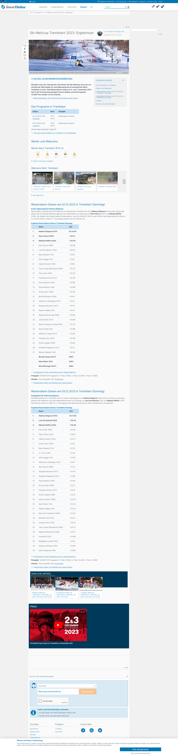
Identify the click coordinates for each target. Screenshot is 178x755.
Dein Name (43, 686)
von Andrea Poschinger (113, 31)
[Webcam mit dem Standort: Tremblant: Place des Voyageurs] (86, 178)
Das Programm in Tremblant (106, 85)
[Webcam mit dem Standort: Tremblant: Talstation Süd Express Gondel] (42, 178)
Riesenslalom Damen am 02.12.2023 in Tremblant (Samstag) (110, 92)
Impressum (34, 729)
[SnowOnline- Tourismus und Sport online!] (31, 12)
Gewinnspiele (133, 1)
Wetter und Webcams (104, 88)
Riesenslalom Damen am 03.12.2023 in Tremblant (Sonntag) (110, 96)
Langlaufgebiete (57, 7)
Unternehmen (35, 738)
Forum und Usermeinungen (106, 104)
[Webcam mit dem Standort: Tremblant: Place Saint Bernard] (64, 178)
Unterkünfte (72, 7)
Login (33, 2)
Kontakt (33, 735)
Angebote (142, 1)
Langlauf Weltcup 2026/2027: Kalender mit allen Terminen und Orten (90, 595)
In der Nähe (128, 7)
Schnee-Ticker (152, 1)
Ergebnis (36, 119)
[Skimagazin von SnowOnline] (100, 730)
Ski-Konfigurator (121, 1)
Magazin (83, 7)
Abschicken (88, 691)
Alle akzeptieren (140, 749)
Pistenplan (59, 379)
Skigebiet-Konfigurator (107, 1)
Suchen (125, 7)
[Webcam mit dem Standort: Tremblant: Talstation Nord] (107, 178)
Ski (91, 7)
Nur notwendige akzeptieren (140, 753)
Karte (160, 1)
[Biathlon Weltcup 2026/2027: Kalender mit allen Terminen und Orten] (42, 584)
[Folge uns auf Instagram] (92, 730)
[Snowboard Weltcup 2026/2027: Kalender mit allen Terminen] (66, 584)
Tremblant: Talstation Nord (107, 186)
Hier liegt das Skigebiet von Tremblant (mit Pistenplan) (55, 133)
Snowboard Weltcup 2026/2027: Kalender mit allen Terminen (66, 595)
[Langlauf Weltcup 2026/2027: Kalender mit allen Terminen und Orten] (91, 584)
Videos (99, 100)
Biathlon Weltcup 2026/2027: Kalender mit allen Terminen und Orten (42, 595)
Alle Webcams (38, 195)
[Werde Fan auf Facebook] (83, 730)
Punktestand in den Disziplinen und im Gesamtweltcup (55, 372)
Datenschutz (34, 732)
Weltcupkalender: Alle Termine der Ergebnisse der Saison (56, 98)
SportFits (58, 732)
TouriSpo (58, 729)
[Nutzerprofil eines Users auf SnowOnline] (99, 34)
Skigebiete (43, 7)
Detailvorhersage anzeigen (43, 161)
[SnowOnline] (13, 7)
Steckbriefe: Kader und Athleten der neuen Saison (53, 383)
